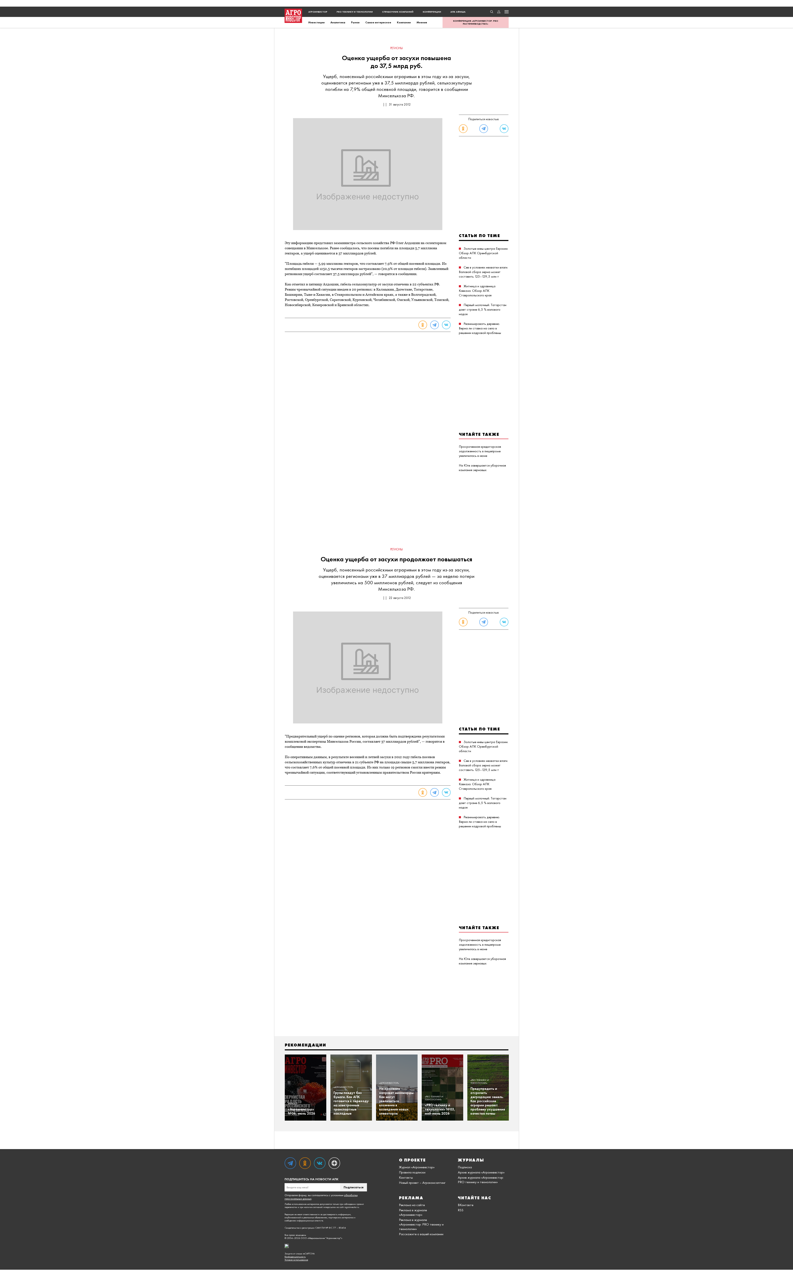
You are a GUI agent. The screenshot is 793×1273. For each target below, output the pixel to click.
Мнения (422, 22)
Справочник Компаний (397, 11)
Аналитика (337, 22)
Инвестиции (316, 22)
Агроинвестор (317, 11)
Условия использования (296, 1259)
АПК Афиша (457, 11)
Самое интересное (378, 22)
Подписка (465, 1167)
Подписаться (353, 1187)
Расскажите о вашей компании (421, 1234)
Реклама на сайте (412, 1205)
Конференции (432, 11)
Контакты (406, 1177)
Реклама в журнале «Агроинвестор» (413, 1212)
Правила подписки (412, 1172)
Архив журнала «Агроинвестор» (481, 1172)
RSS (460, 1210)
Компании (404, 22)
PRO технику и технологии (355, 11)
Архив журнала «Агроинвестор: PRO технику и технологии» (481, 1179)
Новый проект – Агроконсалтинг (422, 1182)
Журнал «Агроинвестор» (416, 1167)
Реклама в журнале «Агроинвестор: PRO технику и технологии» (421, 1224)
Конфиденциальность (295, 1256)
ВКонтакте (465, 1205)
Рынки (355, 22)
